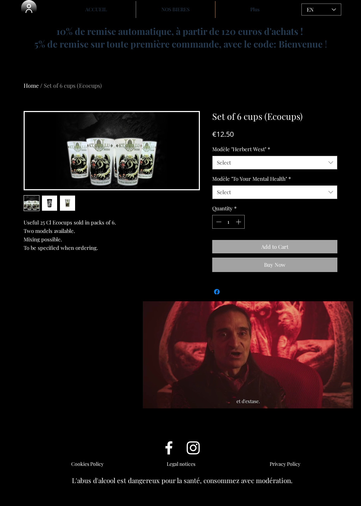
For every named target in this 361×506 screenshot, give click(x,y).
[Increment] (239, 221)
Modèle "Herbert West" (241, 149)
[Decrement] (218, 221)
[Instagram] (193, 448)
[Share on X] (230, 292)
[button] (29, 8)
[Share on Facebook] (217, 292)
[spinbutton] (228, 221)
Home (31, 85)
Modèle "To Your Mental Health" (251, 178)
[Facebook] (169, 448)
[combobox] (274, 162)
